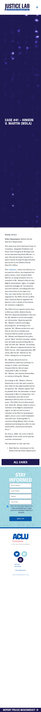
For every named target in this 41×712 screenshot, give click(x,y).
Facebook (24, 554)
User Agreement (20, 570)
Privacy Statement (18, 565)
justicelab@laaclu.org (20, 575)
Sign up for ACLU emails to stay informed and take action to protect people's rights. (21, 509)
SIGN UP (20, 519)
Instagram (20, 560)
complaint (12, 270)
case (10, 294)
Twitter (17, 554)
